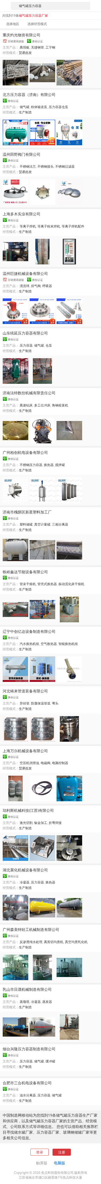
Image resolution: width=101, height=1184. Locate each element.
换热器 (49, 464)
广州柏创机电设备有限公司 (25, 452)
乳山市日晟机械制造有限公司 (27, 989)
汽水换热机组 (29, 643)
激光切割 (26, 822)
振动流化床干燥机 (71, 584)
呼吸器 (47, 286)
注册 (61, 1152)
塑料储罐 (26, 524)
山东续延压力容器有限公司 (25, 333)
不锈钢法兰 (28, 166)
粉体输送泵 (39, 107)
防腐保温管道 (40, 703)
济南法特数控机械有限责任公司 (29, 392)
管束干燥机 (28, 584)
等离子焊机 (28, 226)
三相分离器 (60, 524)
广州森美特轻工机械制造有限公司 (31, 929)
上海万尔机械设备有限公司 (25, 750)
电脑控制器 (60, 763)
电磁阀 (45, 763)
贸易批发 (25, 52)
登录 (39, 1152)
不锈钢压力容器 (31, 464)
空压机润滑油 (29, 763)
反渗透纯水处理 (31, 942)
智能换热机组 (68, 643)
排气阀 (36, 286)
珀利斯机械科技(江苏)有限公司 (28, 810)
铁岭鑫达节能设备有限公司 (25, 571)
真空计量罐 (42, 524)
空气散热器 (49, 643)
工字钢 (50, 47)
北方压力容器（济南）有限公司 (29, 94)
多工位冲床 (42, 405)
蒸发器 (47, 1001)
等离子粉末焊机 (48, 226)
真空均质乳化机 (76, 942)
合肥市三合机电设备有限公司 (27, 1082)
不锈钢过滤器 (65, 166)
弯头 (55, 703)
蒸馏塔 (24, 1001)
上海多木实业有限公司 (21, 213)
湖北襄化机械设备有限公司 (25, 869)
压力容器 (26, 345)
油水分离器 (28, 1095)
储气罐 (24, 107)
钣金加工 (40, 822)
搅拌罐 (60, 464)
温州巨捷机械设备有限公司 (25, 273)
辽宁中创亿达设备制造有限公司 (29, 631)
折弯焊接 (55, 822)
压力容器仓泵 (58, 107)
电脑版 (59, 1162)
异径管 (24, 703)
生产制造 (25, 112)
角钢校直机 (60, 405)
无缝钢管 (37, 47)
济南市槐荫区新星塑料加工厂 (27, 512)
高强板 (24, 47)
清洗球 (24, 286)
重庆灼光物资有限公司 (21, 34)
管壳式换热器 (47, 584)
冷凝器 (24, 882)
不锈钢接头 (45, 166)
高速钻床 (26, 405)
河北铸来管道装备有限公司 (25, 690)
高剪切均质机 (53, 942)
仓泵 (49, 345)
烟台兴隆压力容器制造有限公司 (29, 1048)
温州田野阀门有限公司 (21, 154)
